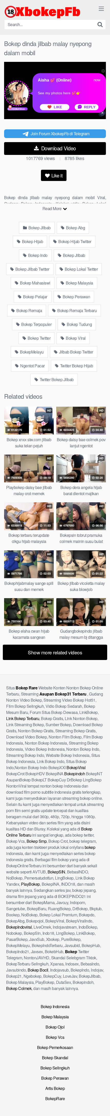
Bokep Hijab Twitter (74, 241)
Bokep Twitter (38, 338)
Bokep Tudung (79, 324)
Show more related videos (55, 652)
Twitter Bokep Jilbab (56, 379)
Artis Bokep (55, 1088)
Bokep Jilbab (39, 228)
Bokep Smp (37, 841)
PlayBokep (30, 884)
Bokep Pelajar (34, 297)
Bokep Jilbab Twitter (31, 269)
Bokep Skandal (55, 1058)
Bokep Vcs (55, 1037)
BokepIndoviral (19, 927)
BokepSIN (56, 872)
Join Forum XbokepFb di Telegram (60, 133)
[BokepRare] (42, 11)
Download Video (58, 148)
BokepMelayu (31, 352)
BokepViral (76, 767)
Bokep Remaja (29, 310)
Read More (52, 208)
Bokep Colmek (18, 988)
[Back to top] (101, 1105)
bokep (90, 847)
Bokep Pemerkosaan (55, 1047)
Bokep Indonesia (55, 1006)
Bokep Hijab (32, 241)
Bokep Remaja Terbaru (77, 310)
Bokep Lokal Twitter (81, 269)
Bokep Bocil (38, 970)
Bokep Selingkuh (55, 1068)
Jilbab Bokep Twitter (75, 352)
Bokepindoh (74, 774)
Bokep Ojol (55, 1027)
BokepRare (55, 1098)
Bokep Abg (75, 228)
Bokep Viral (75, 338)
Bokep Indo (37, 255)
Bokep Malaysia (79, 283)
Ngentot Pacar (32, 366)
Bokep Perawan (76, 297)
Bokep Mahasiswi (34, 283)
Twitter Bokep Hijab (76, 366)
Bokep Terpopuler (36, 324)
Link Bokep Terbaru (22, 718)
